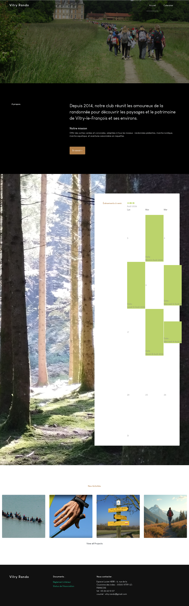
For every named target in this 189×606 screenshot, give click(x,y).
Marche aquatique (16, 528)
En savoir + (77, 150)
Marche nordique (63, 528)
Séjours (152, 528)
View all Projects (94, 543)
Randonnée (107, 528)
